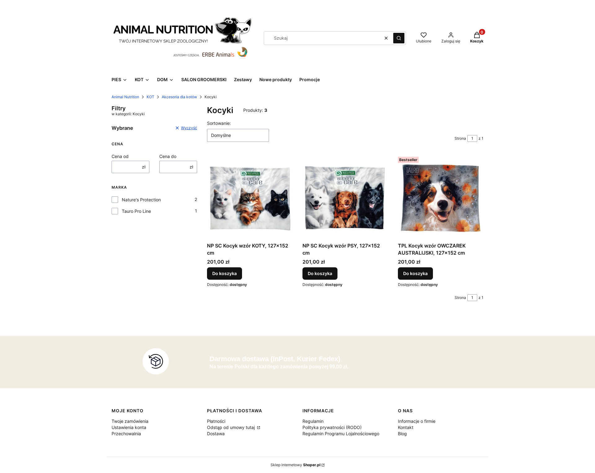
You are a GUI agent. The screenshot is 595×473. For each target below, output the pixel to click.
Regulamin (313, 421)
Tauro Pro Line (136, 211)
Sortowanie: (219, 123)
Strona (460, 138)
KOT (150, 96)
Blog (402, 433)
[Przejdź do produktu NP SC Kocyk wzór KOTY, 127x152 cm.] (250, 197)
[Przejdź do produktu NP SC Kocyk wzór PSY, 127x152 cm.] (345, 197)
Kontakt (405, 427)
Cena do (167, 156)
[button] (398, 38)
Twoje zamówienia (130, 421)
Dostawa (216, 433)
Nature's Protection (141, 199)
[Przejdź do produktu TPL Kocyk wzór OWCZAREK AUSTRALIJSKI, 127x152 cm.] (440, 197)
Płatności (216, 421)
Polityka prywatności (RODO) (332, 427)
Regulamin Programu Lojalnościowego (340, 433)
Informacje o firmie (416, 421)
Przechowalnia (126, 433)
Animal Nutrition (125, 96)
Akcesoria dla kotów (179, 96)
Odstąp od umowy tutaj (231, 427)
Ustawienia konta (129, 427)
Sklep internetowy (295, 464)
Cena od (120, 156)
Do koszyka (224, 273)
